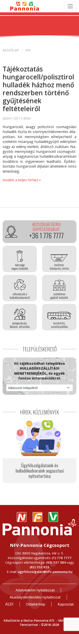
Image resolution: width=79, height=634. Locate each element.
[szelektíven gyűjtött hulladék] (59, 288)
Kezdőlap (11, 50)
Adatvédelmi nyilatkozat (35, 590)
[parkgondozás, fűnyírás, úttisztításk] (20, 317)
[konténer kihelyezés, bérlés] (59, 259)
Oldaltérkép (35, 604)
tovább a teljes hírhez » (22, 180)
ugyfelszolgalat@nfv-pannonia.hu (45, 571)
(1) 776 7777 (62, 557)
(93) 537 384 (56, 562)
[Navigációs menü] (70, 6)
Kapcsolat (66, 604)
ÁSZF (9, 604)
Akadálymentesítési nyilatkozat (35, 597)
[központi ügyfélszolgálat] (39, 231)
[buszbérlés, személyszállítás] (59, 317)
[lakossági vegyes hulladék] (20, 259)
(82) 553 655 (39, 567)
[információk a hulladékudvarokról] (20, 288)
